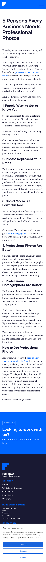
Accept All (23, 545)
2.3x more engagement (17, 233)
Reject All (23, 557)
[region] (23, 543)
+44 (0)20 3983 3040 (12, 519)
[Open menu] (41, 4)
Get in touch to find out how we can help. (21, 441)
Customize (23, 551)
